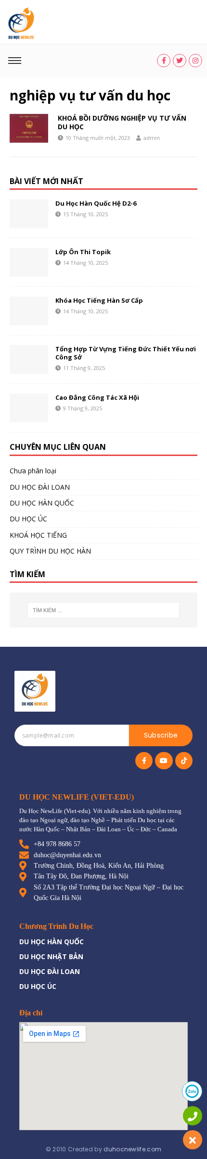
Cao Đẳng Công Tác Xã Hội (97, 397)
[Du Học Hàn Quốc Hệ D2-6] (29, 213)
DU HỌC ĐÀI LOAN (40, 487)
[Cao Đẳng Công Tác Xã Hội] (29, 408)
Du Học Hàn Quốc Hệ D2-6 (95, 203)
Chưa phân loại (33, 470)
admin (151, 137)
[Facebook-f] (144, 760)
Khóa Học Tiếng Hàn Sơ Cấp (99, 300)
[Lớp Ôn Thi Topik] (29, 262)
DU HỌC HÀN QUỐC (42, 502)
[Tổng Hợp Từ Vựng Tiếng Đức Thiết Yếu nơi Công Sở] (29, 359)
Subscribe (161, 735)
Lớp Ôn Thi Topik (83, 251)
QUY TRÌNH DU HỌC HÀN (50, 550)
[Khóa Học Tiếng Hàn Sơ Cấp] (29, 310)
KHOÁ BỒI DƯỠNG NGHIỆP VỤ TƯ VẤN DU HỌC (122, 122)
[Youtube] (163, 760)
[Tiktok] (184, 760)
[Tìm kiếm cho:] (103, 610)
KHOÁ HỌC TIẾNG (38, 535)
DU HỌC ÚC (28, 518)
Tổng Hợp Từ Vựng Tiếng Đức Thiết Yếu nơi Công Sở (125, 353)
